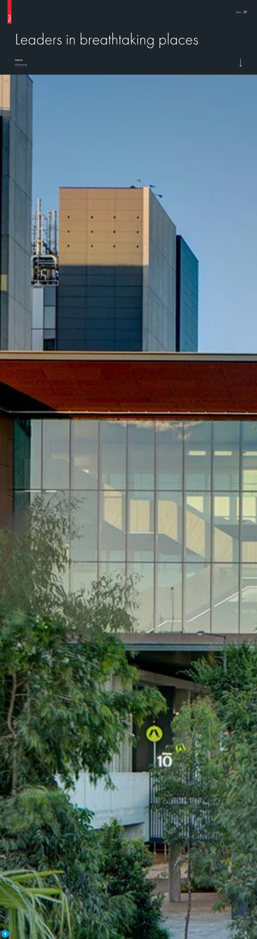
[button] (241, 12)
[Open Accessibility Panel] (5, 934)
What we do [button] (21, 64)
